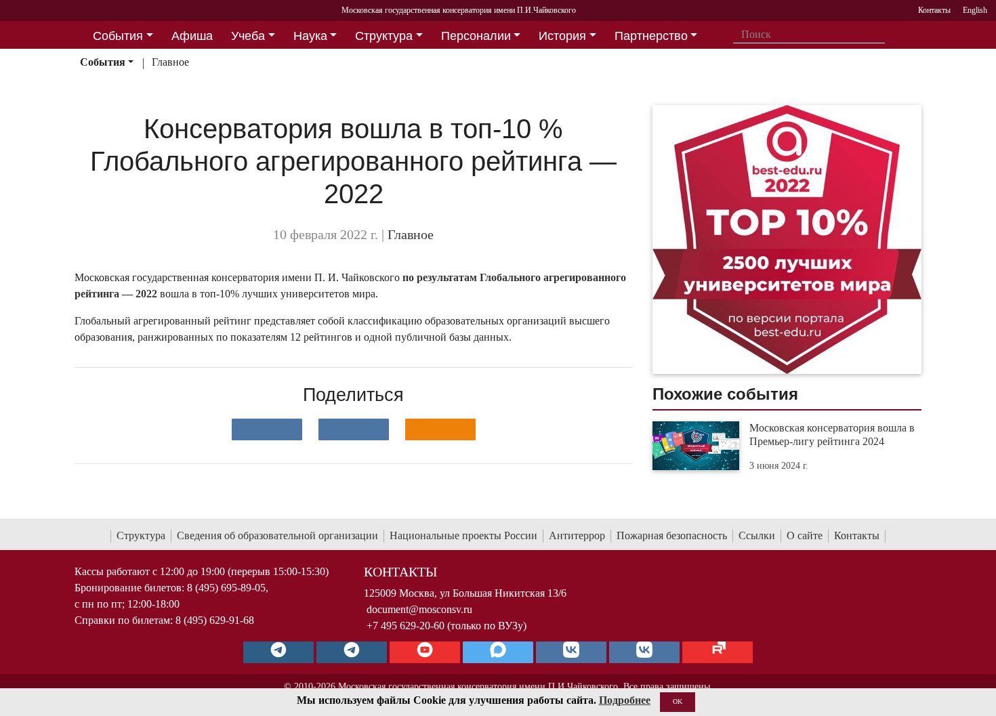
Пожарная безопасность (672, 535)
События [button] (118, 36)
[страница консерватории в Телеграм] (278, 652)
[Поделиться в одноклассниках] (440, 429)
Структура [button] (384, 36)
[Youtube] (425, 652)
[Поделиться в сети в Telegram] (353, 429)
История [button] (562, 36)
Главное (170, 62)
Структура (141, 535)
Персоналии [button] (476, 36)
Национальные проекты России (463, 535)
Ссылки (757, 535)
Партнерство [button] (651, 36)
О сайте (805, 535)
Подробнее (624, 700)
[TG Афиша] (351, 652)
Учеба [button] (248, 36)
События (102, 62)
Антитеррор (577, 535)
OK (677, 701)
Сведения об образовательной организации (277, 535)
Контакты (856, 535)
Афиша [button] (192, 36)
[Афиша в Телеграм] (717, 652)
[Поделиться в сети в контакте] (267, 429)
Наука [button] (310, 36)
